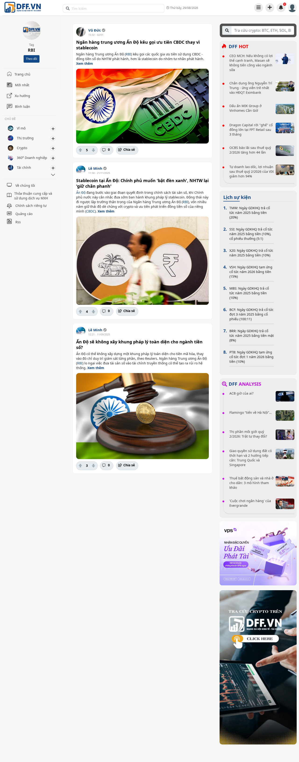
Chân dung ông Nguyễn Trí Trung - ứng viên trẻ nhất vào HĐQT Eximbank (250, 88)
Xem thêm (84, 63)
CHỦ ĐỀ (10, 119)
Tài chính (24, 167)
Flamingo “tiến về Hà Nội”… (250, 412)
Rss (18, 222)
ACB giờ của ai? (241, 393)
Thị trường (25, 138)
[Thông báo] (281, 7)
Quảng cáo (23, 214)
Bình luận (22, 106)
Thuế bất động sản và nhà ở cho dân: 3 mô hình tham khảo (251, 483)
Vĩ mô (21, 128)
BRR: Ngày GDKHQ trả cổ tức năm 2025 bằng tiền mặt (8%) (251, 335)
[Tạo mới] (270, 7)
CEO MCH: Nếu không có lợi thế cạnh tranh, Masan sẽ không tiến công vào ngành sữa (251, 63)
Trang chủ (22, 74)
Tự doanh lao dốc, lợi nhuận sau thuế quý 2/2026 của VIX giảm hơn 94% (251, 171)
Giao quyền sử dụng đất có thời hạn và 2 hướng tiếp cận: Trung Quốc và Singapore (250, 458)
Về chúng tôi (25, 185)
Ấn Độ (80, 192)
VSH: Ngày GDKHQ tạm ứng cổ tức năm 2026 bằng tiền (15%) (250, 272)
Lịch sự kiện (237, 197)
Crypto (22, 148)
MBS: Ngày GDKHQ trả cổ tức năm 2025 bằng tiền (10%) (249, 293)
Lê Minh (95, 168)
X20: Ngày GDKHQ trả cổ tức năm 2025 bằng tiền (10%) (251, 252)
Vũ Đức (94, 30)
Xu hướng (22, 95)
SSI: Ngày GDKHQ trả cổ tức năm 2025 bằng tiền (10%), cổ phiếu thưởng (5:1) (251, 234)
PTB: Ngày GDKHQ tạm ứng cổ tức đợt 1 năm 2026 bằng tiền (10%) (251, 357)
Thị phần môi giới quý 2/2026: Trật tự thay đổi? (248, 434)
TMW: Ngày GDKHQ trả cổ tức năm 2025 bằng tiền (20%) (249, 212)
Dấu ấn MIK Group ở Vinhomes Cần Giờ (245, 108)
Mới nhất (22, 85)
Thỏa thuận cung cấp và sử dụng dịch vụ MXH (33, 195)
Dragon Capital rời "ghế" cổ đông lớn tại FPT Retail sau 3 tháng (251, 130)
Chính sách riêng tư (30, 205)
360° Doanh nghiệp (32, 157)
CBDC (90, 211)
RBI (128, 54)
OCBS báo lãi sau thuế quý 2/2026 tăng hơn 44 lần (250, 150)
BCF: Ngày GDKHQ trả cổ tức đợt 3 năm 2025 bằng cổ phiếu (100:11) (251, 314)
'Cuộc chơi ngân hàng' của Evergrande (250, 503)
